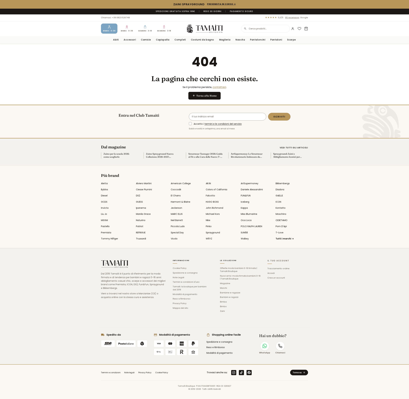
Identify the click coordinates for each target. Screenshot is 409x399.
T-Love (279, 232)
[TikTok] (241, 372)
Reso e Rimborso (181, 298)
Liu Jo (104, 214)
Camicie (146, 39)
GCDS (104, 201)
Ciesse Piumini (144, 189)
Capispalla (162, 39)
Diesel (104, 195)
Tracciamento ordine (278, 268)
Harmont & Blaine (180, 201)
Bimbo (223, 306)
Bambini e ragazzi (229, 297)
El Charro (176, 195)
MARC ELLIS (177, 214)
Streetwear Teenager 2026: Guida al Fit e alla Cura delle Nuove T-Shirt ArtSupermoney (205, 155)
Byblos (104, 189)
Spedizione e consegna (185, 272)
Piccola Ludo (178, 226)
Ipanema (141, 208)
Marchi (223, 288)
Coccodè (176, 189)
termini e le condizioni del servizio (223, 123)
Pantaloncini (257, 39)
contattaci (219, 87)
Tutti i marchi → (285, 238)
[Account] (293, 29)
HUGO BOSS (212, 201)
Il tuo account (278, 260)
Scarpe (291, 39)
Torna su (299, 372)
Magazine (225, 283)
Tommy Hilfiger (109, 238)
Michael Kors (213, 214)
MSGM (104, 220)
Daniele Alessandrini (252, 189)
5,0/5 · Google (286, 17)
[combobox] (265, 28)
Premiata (106, 232)
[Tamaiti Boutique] (114, 263)
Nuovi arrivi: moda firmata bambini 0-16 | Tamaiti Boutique (240, 277)
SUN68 (244, 232)
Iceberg (245, 201)
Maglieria (225, 39)
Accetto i (218, 123)
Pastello (105, 226)
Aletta (104, 183)
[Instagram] (233, 372)
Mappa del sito (180, 308)
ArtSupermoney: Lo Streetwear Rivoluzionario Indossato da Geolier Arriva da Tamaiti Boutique (246, 155)
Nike (208, 220)
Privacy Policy (179, 303)
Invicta (104, 208)
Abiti (116, 39)
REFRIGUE (141, 232)
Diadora (280, 189)
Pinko (209, 226)
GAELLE (279, 195)
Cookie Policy (179, 268)
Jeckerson (176, 208)
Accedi (271, 273)
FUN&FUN (246, 195)
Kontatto (281, 208)
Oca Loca (246, 220)
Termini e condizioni (110, 372)
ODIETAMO (281, 220)
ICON (278, 201)
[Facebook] (249, 372)
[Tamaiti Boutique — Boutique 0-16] (204, 28)
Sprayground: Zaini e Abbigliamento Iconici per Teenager (286, 155)
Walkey (245, 238)
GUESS (139, 201)
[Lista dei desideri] (299, 29)
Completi (180, 39)
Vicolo (174, 238)
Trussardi (141, 238)
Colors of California (216, 189)
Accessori (130, 39)
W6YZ (209, 238)
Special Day (177, 232)
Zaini (222, 311)
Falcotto (210, 195)
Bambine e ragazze (230, 292)
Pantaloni (276, 39)
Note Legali (178, 277)
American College (181, 183)
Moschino (281, 214)
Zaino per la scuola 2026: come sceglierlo (116, 155)
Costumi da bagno (202, 39)
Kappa (244, 208)
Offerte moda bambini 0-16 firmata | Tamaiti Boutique (238, 270)
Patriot (139, 226)
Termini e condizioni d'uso (186, 282)
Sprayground (213, 232)
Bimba (223, 301)
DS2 (138, 195)
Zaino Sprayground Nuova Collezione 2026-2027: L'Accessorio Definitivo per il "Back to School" (160, 155)
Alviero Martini (143, 183)
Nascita (240, 39)
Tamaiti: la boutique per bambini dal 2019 (189, 288)
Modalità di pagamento (185, 294)
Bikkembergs (283, 183)
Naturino (140, 220)
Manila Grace (143, 214)
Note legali (129, 372)
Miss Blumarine (249, 214)
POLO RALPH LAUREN (251, 226)
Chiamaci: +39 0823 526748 (115, 17)
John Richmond (214, 208)
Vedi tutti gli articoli (294, 147)
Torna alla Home (205, 95)
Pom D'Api (281, 226)
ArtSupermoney (249, 183)
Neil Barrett (177, 220)
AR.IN (208, 183)
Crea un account (276, 277)
